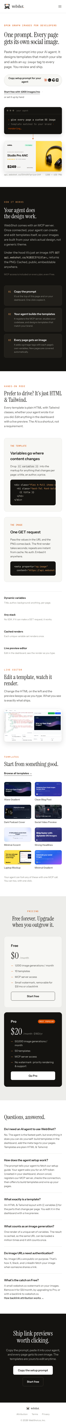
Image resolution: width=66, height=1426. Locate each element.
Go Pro (33, 1075)
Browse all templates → (18, 773)
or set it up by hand (14, 97)
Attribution (22, 1414)
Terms (35, 1414)
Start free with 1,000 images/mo (22, 91)
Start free (33, 996)
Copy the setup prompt (33, 1370)
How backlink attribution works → (24, 1298)
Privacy (46, 1414)
